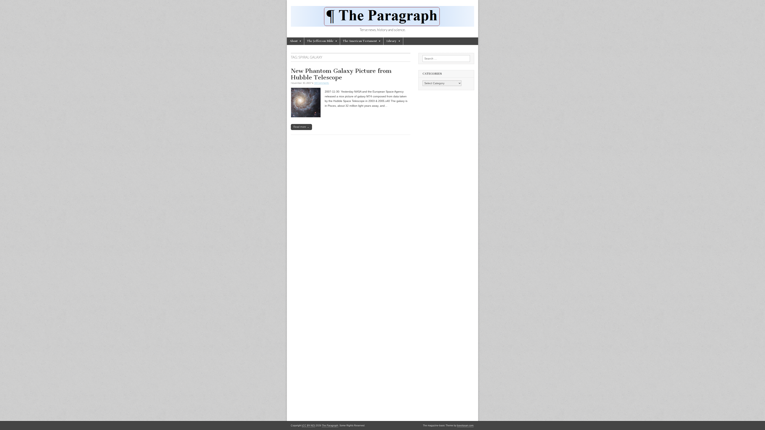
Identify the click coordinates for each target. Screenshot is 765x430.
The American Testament (360, 41)
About (294, 41)
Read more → (301, 126)
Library (391, 41)
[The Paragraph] (382, 14)
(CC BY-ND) (308, 425)
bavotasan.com (465, 425)
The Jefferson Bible (320, 41)
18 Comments (321, 82)
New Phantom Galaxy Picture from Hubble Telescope (341, 74)
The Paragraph (330, 425)
